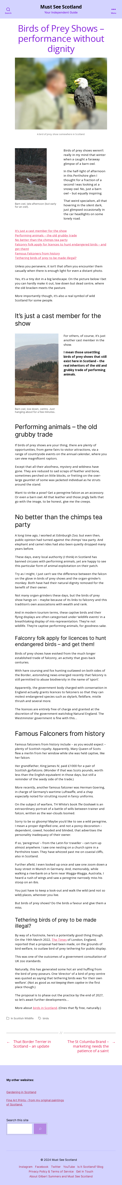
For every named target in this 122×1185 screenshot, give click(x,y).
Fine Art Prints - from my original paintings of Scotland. (35, 1102)
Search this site (17, 1120)
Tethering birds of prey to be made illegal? (45, 258)
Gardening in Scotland (21, 1092)
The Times (59, 940)
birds (46, 1018)
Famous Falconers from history (37, 253)
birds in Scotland (45, 1008)
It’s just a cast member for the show (41, 231)
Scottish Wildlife (24, 1018)
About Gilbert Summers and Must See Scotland (61, 1176)
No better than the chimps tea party (41, 240)
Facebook (41, 1166)
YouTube (69, 1166)
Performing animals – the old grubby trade (46, 235)
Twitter (56, 1166)
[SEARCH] (40, 1129)
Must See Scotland (61, 6)
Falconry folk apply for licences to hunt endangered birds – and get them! (60, 246)
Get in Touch (84, 1171)
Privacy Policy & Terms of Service (51, 1171)
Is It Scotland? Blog (90, 1166)
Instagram (26, 1166)
